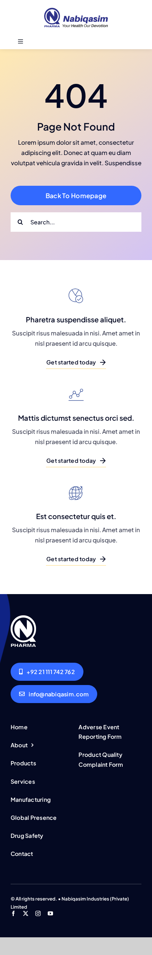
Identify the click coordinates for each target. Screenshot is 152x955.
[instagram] (38, 913)
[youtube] (50, 913)
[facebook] (13, 913)
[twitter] (25, 913)
